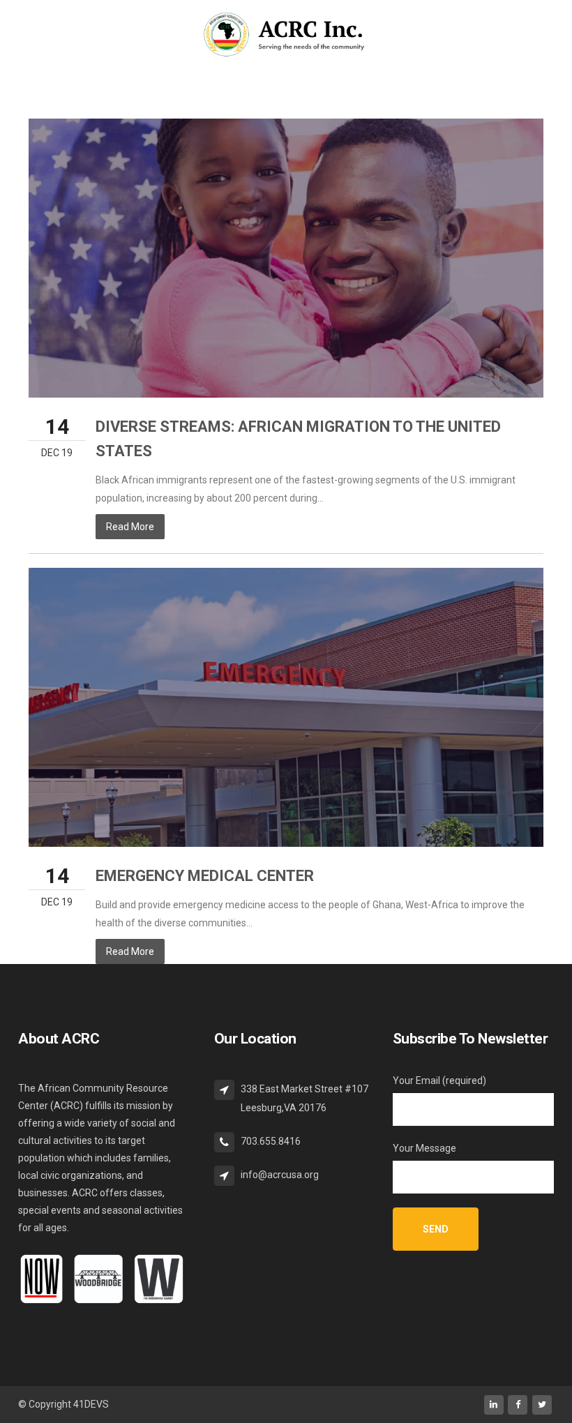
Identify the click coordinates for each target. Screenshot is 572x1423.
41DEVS (91, 1404)
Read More (130, 526)
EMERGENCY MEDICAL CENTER (205, 875)
